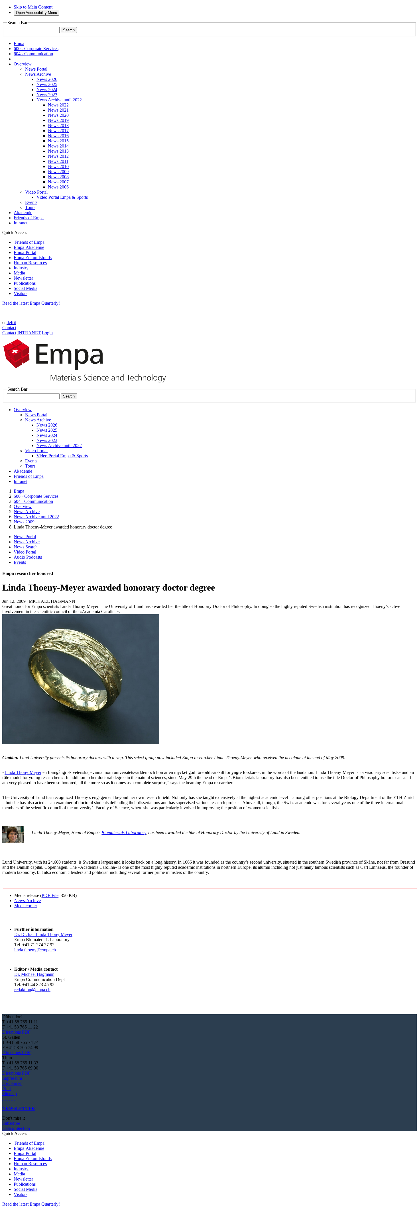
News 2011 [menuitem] (58, 161)
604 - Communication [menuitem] (33, 53)
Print (6, 1088)
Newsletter (23, 278)
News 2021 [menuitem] (58, 110)
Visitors (20, 293)
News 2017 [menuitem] (58, 130)
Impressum (12, 1078)
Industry (21, 267)
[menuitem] (23, 64)
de (9, 322)
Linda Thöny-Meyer (23, 772)
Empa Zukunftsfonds (33, 257)
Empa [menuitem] (19, 43)
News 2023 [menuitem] (46, 94)
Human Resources (30, 262)
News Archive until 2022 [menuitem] (59, 99)
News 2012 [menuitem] (58, 156)
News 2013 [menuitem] (58, 151)
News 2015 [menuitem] (58, 140)
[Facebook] (14, 1098)
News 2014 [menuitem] (58, 146)
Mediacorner (25, 905)
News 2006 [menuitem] (58, 187)
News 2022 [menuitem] (58, 105)
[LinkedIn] (5, 1098)
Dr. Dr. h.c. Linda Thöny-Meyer (43, 934)
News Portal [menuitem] (36, 69)
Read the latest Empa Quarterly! (31, 303)
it (15, 322)
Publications (25, 283)
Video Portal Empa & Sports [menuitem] (62, 197)
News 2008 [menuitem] (58, 176)
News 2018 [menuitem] (58, 125)
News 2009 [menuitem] (58, 171)
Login (47, 332)
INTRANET (29, 332)
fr (12, 322)
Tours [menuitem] (30, 207)
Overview (23, 506)
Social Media (25, 288)
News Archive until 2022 (36, 516)
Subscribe (11, 1123)
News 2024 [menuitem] (46, 89)
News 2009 (24, 521)
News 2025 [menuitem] (46, 84)
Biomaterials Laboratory (123, 832)
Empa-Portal (25, 252)
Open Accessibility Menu (36, 13)
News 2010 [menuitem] (58, 166)
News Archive (27, 511)
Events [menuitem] (31, 202)
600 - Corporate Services (36, 496)
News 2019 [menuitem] (58, 120)
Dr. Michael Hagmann (34, 974)
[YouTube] (12, 1098)
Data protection (16, 1128)
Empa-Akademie (29, 247)
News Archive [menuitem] (38, 74)
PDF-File (50, 895)
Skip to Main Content (33, 7)
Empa (19, 491)
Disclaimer (12, 1083)
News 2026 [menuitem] (46, 79)
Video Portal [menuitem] (36, 192)
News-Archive (27, 900)
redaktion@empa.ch (32, 989)
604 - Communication (33, 501)
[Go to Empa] (87, 384)
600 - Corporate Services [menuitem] (36, 48)
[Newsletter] (2, 1098)
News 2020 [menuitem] (58, 115)
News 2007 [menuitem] (58, 181)
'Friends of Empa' (29, 242)
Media (19, 273)
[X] (9, 1098)
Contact (9, 327)
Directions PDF (16, 1032)
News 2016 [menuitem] (58, 135)
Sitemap (9, 1093)
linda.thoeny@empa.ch (35, 949)
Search (69, 30)
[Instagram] (7, 1098)
